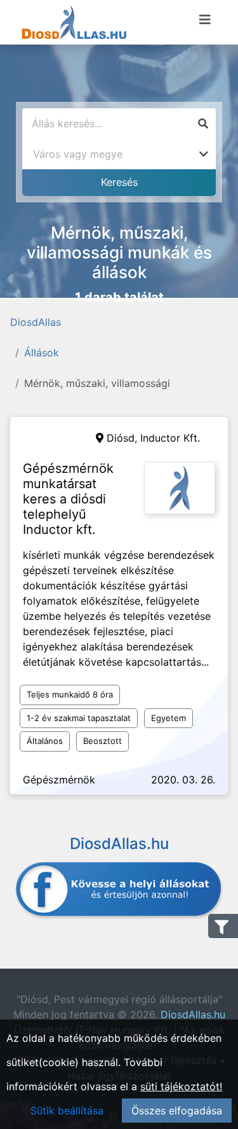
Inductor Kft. (170, 437)
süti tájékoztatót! (181, 1086)
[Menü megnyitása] (205, 20)
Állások (41, 352)
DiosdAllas (35, 322)
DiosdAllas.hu (193, 1014)
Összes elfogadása (176, 1110)
